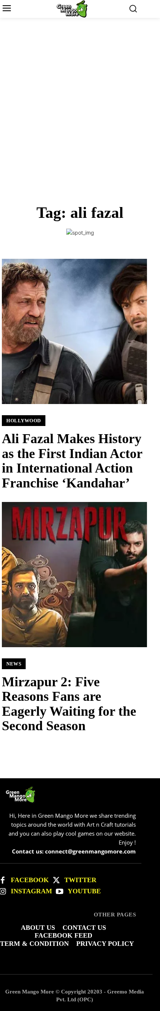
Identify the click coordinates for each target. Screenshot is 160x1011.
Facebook (30, 880)
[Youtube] (59, 891)
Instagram (31, 891)
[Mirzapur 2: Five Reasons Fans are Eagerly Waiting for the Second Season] (74, 574)
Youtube (84, 891)
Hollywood (23, 420)
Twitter (80, 880)
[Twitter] (56, 880)
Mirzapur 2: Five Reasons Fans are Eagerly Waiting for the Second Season (69, 704)
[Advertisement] (80, 102)
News (13, 664)
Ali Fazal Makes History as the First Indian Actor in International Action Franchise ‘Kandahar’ (72, 460)
